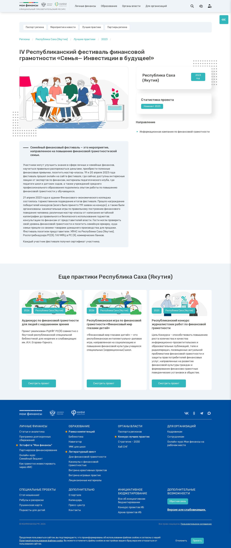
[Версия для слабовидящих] (201, 6)
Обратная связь (177, 501)
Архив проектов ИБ (129, 512)
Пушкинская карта (30, 505)
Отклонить (181, 540)
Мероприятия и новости (63, 27)
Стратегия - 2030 (129, 441)
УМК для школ (77, 446)
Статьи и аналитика (31, 431)
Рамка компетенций (82, 431)
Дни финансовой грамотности (87, 456)
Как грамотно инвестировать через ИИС (37, 465)
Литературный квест (82, 451)
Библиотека (76, 436)
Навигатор (75, 441)
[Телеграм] (201, 413)
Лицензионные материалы (85, 480)
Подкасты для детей (32, 510)
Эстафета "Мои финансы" (35, 445)
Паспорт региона (35, 27)
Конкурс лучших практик (134, 436)
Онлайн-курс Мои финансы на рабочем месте (185, 443)
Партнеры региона (117, 27)
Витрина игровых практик (85, 475)
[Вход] (210, 6)
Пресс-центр (77, 505)
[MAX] (209, 413)
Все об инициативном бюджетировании (131, 500)
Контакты (75, 510)
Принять (197, 540)
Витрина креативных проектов (88, 470)
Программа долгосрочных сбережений (35, 438)
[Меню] (223, 19)
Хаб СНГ (123, 446)
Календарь (75, 500)
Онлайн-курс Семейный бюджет (31, 457)
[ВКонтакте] (186, 413)
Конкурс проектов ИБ (131, 507)
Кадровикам (174, 431)
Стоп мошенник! (29, 495)
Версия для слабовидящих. (186, 509)
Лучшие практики (91, 27)
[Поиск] (192, 6)
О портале (75, 495)
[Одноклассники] (194, 413)
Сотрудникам (175, 436)
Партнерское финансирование (38, 450)
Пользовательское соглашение (196, 524)
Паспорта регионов (130, 431)
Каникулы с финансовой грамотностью (83, 463)
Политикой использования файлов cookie (41, 540)
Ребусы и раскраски (31, 500)
